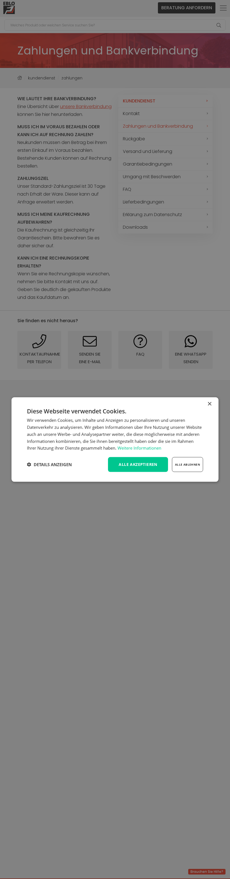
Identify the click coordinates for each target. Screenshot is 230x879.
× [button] (209, 404)
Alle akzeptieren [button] (138, 464)
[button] (49, 464)
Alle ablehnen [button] (187, 464)
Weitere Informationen (139, 448)
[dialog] (115, 439)
